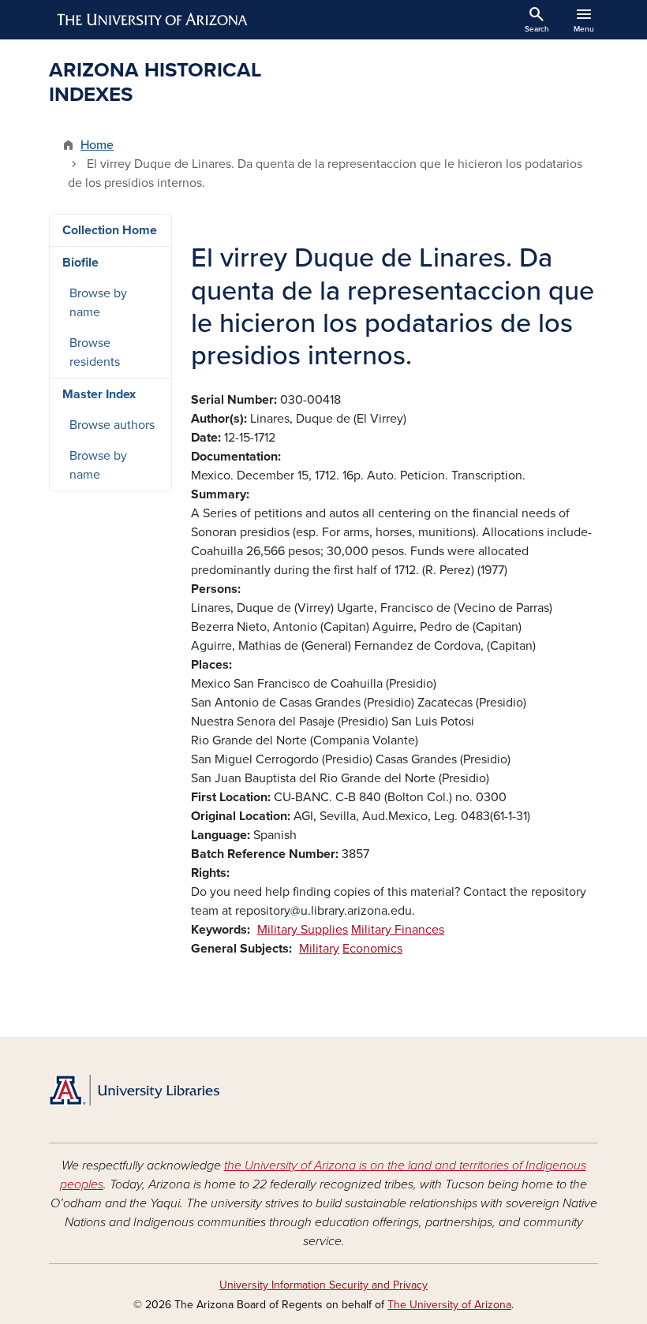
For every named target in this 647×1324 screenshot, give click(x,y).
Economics (372, 949)
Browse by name (98, 302)
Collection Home (109, 230)
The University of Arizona (449, 1304)
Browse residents (94, 352)
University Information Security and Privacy (323, 1285)
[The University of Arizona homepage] (153, 19)
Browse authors (112, 425)
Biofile (80, 262)
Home (97, 145)
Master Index (99, 394)
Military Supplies (302, 930)
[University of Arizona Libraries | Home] (134, 1090)
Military (319, 949)
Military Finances (397, 930)
